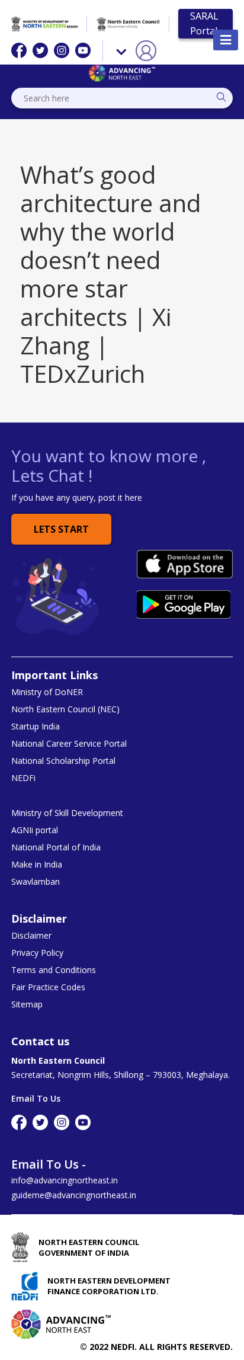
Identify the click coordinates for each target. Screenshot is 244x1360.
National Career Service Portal (69, 744)
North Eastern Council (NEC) (65, 709)
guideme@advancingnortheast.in (73, 1195)
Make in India (36, 864)
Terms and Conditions (53, 970)
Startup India (35, 726)
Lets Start (61, 529)
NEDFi (23, 778)
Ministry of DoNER (47, 692)
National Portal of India (56, 847)
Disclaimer (31, 936)
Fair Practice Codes (48, 987)
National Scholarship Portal (63, 761)
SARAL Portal (204, 23)
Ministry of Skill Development (67, 813)
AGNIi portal (34, 830)
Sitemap (27, 1004)
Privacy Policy (37, 953)
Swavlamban (35, 882)
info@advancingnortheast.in (64, 1180)
